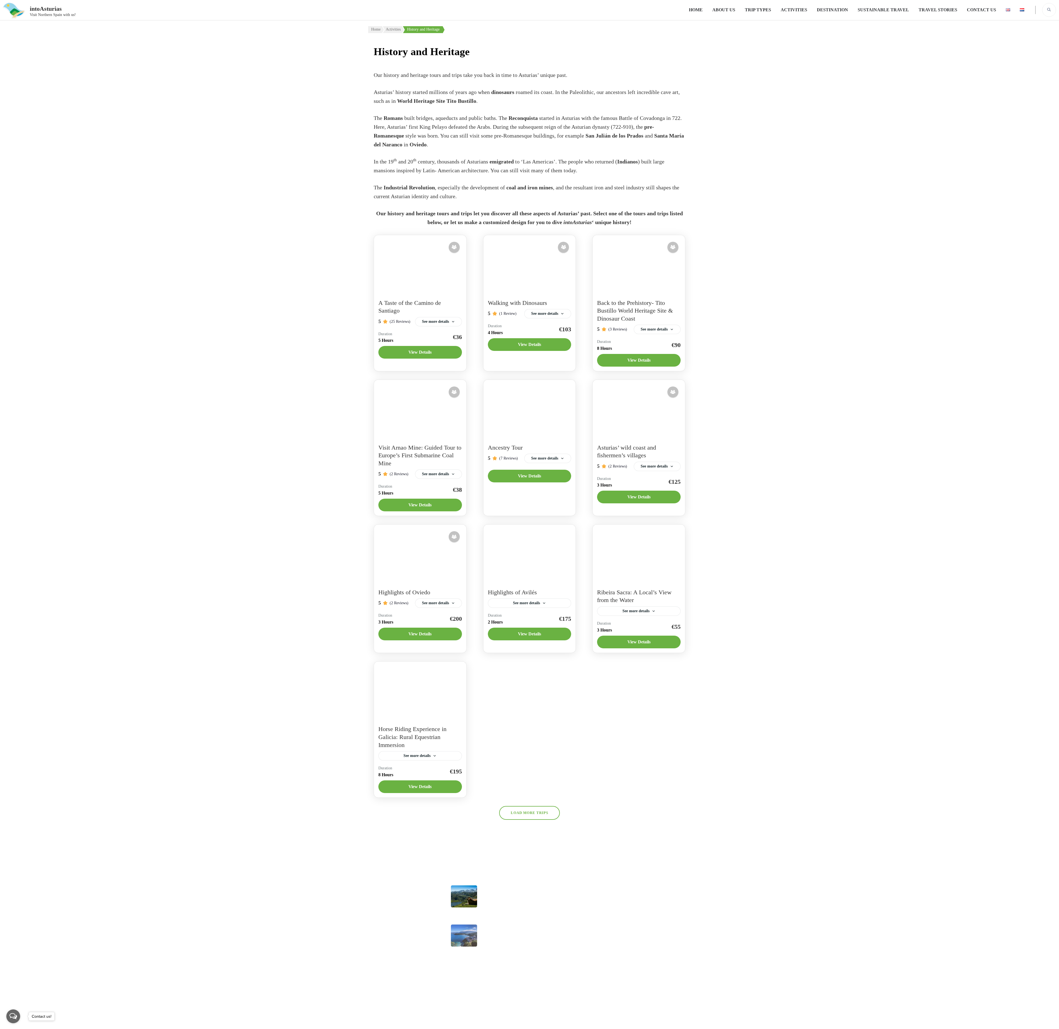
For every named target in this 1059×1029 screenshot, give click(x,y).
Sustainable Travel (883, 9)
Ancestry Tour (505, 447)
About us (723, 9)
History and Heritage (555, 971)
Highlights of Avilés (512, 592)
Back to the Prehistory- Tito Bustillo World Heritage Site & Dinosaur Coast (635, 310)
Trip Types (758, 9)
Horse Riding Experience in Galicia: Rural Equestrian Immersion (412, 737)
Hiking (540, 955)
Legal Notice (381, 914)
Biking (540, 889)
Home (696, 9)
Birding (541, 906)
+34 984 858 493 (647, 890)
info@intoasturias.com (653, 904)
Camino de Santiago (554, 922)
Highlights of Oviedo (404, 592)
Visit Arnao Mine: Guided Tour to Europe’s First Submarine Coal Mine (419, 455)
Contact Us (981, 9)
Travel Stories (938, 9)
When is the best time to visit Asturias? (500, 939)
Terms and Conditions (390, 971)
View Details (420, 352)
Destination (832, 9)
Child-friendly (548, 939)
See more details (435, 321)
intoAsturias (46, 8)
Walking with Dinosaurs (517, 302)
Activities (794, 9)
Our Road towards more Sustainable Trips (503, 900)
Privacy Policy (382, 954)
